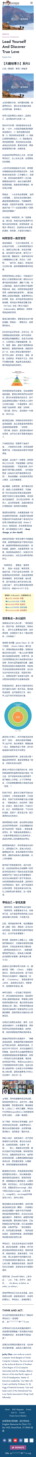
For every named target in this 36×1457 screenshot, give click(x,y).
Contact (22, 1413)
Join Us (14, 1413)
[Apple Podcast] (26, 1440)
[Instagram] (10, 1440)
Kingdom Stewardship (10, 37)
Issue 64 (5, 34)
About (7, 1409)
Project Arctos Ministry (18, 1416)
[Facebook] (4, 1440)
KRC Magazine (18, 1409)
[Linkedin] (21, 1440)
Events (28, 1409)
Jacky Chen (7, 57)
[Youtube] (15, 1440)
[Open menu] (31, 3)
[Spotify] (31, 1440)
